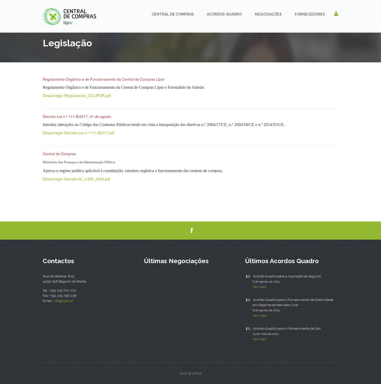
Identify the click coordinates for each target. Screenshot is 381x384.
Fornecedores (310, 14)
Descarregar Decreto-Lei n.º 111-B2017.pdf (78, 132)
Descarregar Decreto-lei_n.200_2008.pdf (76, 178)
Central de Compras (173, 14)
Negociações (268, 14)
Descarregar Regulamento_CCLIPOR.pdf (77, 95)
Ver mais (259, 287)
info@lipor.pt (63, 301)
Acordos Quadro (224, 14)
